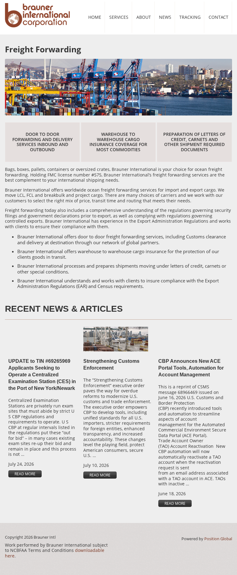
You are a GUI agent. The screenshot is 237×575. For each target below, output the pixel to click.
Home (94, 17)
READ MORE (25, 473)
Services (118, 17)
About (143, 17)
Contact (218, 17)
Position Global (218, 538)
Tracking (190, 17)
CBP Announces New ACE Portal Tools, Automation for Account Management (191, 367)
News (165, 17)
